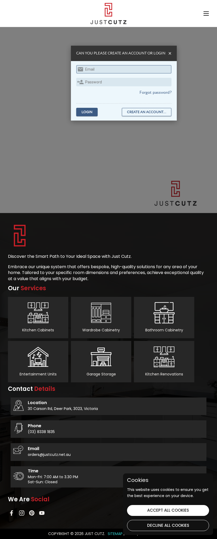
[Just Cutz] (108, 13)
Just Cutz (94, 533)
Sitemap (115, 533)
